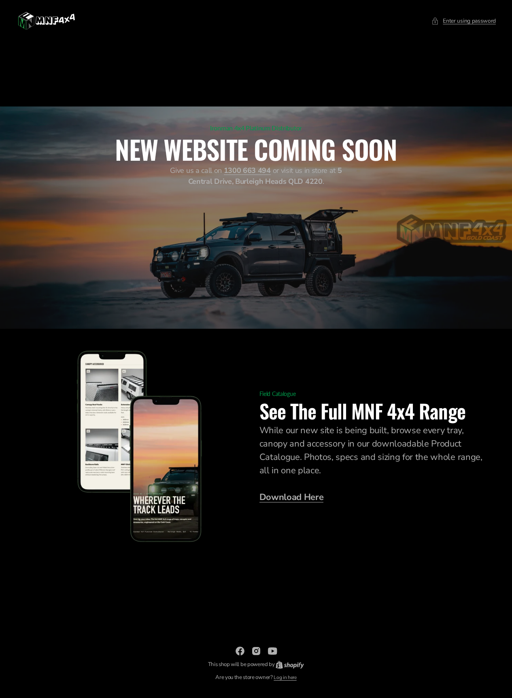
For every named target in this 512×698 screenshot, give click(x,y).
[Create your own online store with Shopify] (290, 664)
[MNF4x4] (46, 21)
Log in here (285, 677)
